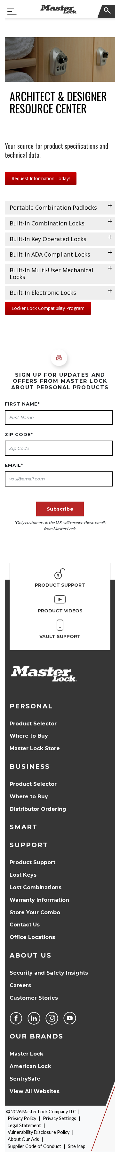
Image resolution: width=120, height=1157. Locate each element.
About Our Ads (23, 1139)
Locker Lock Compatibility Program (48, 308)
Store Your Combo (35, 912)
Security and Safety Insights (49, 973)
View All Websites (35, 1091)
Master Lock (26, 1054)
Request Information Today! (41, 178)
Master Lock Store (35, 748)
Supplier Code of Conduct (34, 1146)
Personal (31, 706)
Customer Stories (34, 998)
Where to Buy (29, 736)
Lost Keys (23, 875)
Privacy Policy (22, 1118)
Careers (20, 985)
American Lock (30, 1066)
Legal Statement (24, 1125)
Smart (23, 827)
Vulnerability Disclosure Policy (38, 1132)
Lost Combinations (35, 887)
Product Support (32, 862)
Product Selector (33, 724)
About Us (31, 955)
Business (30, 766)
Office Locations (32, 937)
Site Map (76, 1146)
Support (29, 845)
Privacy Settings (59, 1118)
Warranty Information (39, 900)
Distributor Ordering (38, 809)
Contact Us (25, 925)
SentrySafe (25, 1079)
